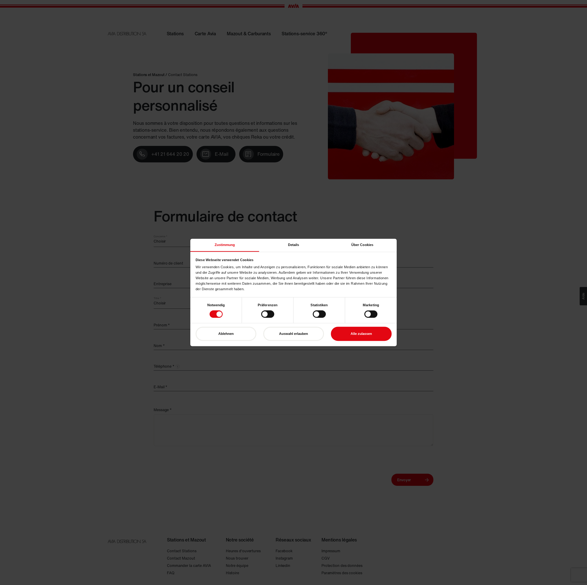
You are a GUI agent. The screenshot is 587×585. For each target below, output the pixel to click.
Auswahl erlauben (293, 334)
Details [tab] (293, 245)
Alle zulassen (361, 334)
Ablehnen (226, 334)
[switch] (267, 314)
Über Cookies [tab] (362, 245)
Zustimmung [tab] (225, 245)
